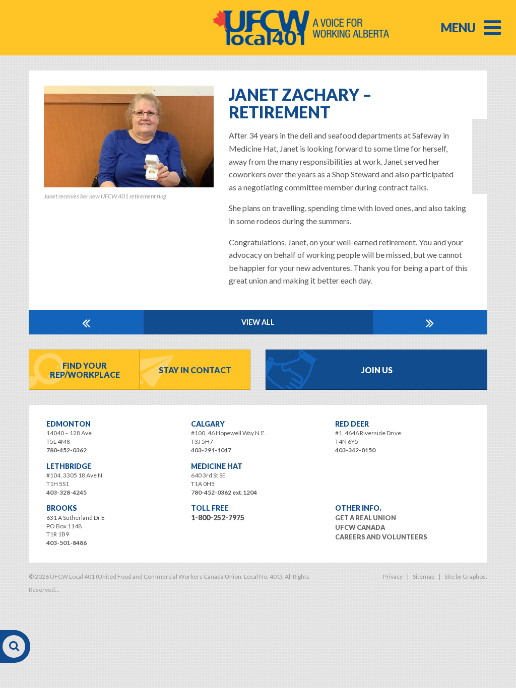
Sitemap (423, 576)
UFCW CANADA (360, 527)
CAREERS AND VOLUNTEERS (381, 537)
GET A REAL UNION (365, 518)
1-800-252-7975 (217, 517)
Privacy (393, 576)
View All (258, 322)
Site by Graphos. (465, 576)
